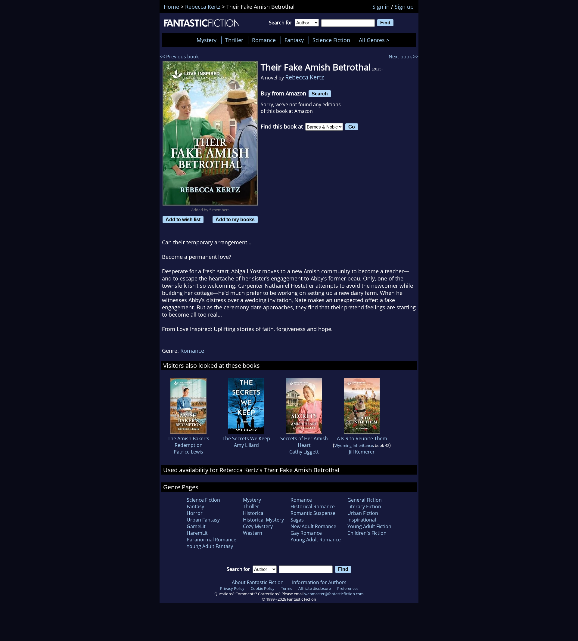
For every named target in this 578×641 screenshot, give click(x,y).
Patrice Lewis (188, 451)
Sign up (404, 6)
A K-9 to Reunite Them (362, 438)
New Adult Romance (313, 526)
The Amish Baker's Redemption (188, 441)
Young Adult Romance (316, 539)
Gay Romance (306, 533)
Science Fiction (331, 40)
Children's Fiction (367, 533)
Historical (254, 513)
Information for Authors (319, 582)
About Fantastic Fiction (258, 582)
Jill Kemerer (362, 451)
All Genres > (375, 40)
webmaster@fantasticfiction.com (334, 593)
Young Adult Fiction (369, 526)
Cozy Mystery (258, 526)
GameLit (196, 526)
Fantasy (294, 40)
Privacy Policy (232, 588)
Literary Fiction (364, 506)
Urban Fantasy (203, 519)
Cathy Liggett (304, 451)
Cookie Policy (263, 588)
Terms (286, 588)
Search (320, 93)
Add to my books (235, 219)
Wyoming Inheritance (353, 445)
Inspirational (361, 519)
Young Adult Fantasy (210, 546)
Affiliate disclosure (314, 588)
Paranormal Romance (211, 539)
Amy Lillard (246, 445)
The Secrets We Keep (246, 438)
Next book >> (403, 56)
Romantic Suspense (313, 513)
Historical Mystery (263, 519)
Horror (195, 513)
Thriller (234, 40)
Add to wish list (183, 219)
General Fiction (364, 500)
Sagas (297, 519)
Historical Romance (313, 506)
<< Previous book (179, 56)
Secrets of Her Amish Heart (304, 441)
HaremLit (197, 533)
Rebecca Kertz (304, 77)
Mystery (206, 40)
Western (252, 533)
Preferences (347, 588)
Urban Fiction (362, 513)
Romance (264, 40)
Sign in (381, 6)
